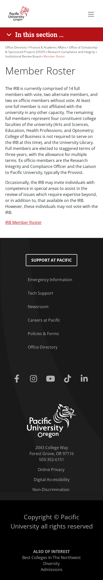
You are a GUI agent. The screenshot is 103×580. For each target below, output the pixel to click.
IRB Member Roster (23, 222)
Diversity (51, 563)
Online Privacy (51, 469)
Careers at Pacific (44, 320)
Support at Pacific (51, 260)
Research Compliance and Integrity (71, 52)
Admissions (51, 569)
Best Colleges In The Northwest (51, 557)
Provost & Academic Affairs (48, 47)
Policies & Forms (43, 333)
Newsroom (38, 306)
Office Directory (16, 47)
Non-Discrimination (51, 489)
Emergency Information (50, 279)
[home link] (51, 420)
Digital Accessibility (52, 479)
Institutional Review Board (23, 56)
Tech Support (40, 293)
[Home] (17, 13)
